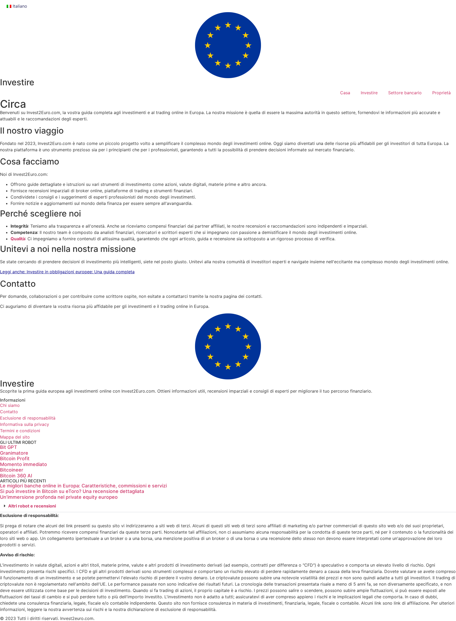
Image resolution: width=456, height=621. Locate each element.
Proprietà (441, 92)
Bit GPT (8, 447)
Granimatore (14, 453)
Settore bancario (405, 92)
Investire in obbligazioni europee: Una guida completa (81, 271)
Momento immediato (23, 464)
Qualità (18, 238)
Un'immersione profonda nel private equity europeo (59, 497)
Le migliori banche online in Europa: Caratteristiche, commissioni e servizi (83, 485)
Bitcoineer (11, 470)
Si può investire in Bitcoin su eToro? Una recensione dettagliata (72, 491)
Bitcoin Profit (15, 458)
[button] (228, 506)
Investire (17, 82)
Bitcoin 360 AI (16, 475)
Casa (345, 92)
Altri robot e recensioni (32, 506)
